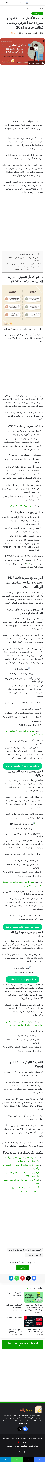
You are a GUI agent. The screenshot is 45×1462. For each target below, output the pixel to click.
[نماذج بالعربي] (22, 3)
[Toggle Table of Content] (38, 254)
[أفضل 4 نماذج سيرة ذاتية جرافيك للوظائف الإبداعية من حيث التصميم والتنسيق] (33, 1297)
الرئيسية (38, 8)
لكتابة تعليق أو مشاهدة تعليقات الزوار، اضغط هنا (22, 1344)
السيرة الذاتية (29, 8)
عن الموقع (24, 1446)
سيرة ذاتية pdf (34, 1250)
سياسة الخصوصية (13, 1446)
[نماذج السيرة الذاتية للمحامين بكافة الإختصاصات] (12, 1321)
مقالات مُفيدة (33, 1446)
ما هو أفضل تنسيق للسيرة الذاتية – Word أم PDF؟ (22, 259)
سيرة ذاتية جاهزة (33, 1255)
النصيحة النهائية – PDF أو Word (26, 270)
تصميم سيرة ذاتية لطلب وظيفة (21, 505)
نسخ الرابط (22, 1268)
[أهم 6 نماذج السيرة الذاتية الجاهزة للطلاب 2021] (33, 1321)
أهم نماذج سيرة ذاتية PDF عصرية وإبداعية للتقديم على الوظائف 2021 (23, 265)
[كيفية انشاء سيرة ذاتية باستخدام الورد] (12, 1297)
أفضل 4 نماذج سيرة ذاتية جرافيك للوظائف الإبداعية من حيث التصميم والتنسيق (34, 1307)
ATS (28, 563)
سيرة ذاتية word (16, 1250)
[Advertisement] (22, 92)
